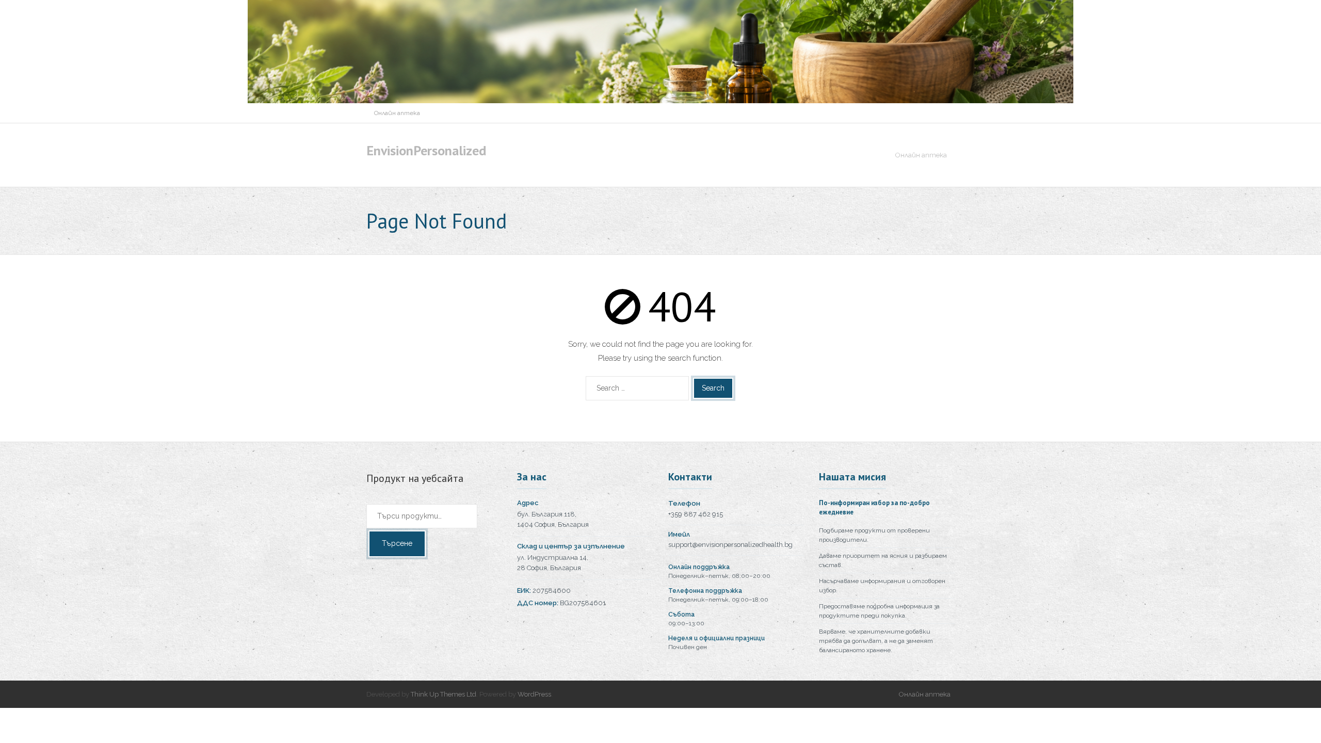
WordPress (534, 694)
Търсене (397, 543)
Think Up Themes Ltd (443, 694)
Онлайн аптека (397, 113)
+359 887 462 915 (695, 514)
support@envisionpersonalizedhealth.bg (730, 544)
